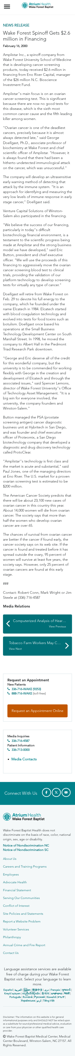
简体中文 (37, 989)
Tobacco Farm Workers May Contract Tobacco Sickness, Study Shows (40, 645)
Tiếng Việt (48, 1000)
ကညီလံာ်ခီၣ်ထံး (31, 993)
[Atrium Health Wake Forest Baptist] (37, 817)
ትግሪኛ (61, 997)
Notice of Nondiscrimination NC (26, 845)
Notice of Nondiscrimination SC (25, 850)
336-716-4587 (21, 741)
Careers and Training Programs (25, 866)
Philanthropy (12, 937)
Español (8, 989)
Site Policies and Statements (23, 914)
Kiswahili (51, 997)
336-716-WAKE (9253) (26, 689)
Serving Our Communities (21, 898)
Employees (11, 874)
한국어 (45, 993)
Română (27, 997)
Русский (39, 997)
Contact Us (11, 953)
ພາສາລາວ (56, 993)
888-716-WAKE (22, 693)
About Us (9, 859)
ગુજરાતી (66, 989)
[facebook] (46, 792)
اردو (39, 1000)
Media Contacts (24, 759)
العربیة (18, 989)
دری (46, 989)
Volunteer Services (16, 929)
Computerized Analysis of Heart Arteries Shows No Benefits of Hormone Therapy (42, 623)
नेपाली (67, 993)
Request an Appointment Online (37, 711)
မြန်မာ (27, 989)
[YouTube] (66, 792)
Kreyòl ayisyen (12, 993)
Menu (7, 4)
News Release (16, 25)
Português (15, 997)
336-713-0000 (21, 750)
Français (55, 989)
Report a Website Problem (22, 921)
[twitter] (56, 792)
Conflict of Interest (16, 906)
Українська (28, 1000)
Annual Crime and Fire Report (24, 945)
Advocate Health (15, 882)
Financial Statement (17, 890)
